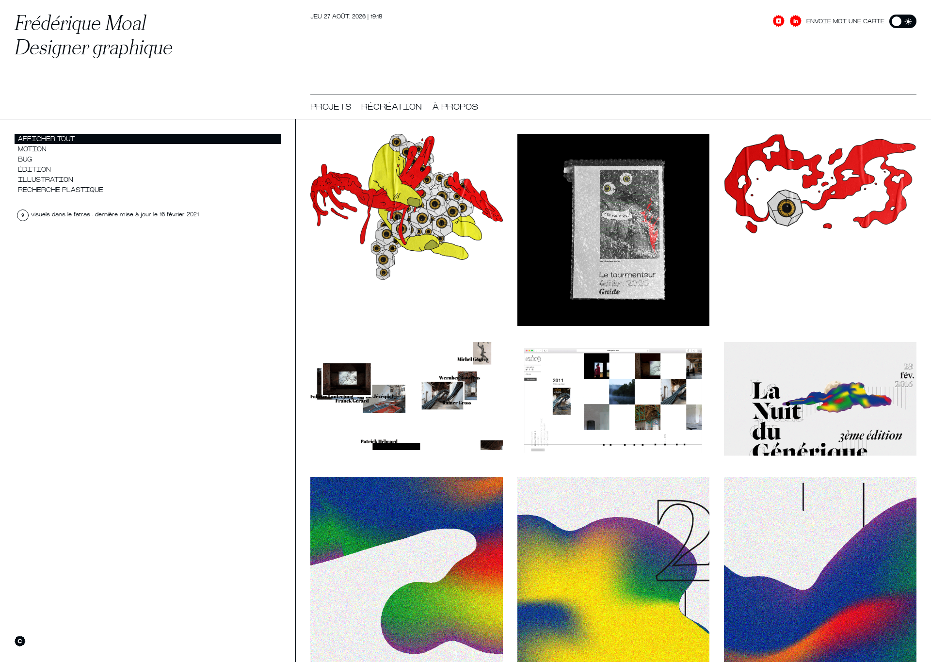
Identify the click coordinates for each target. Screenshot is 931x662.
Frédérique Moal (80, 22)
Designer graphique (94, 47)
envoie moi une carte (845, 22)
